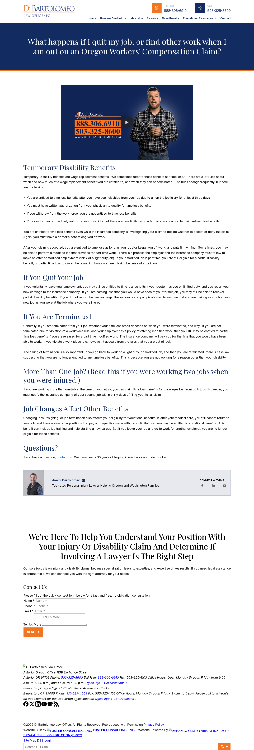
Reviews (152, 18)
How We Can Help (111, 18)
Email (28, 611)
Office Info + (94, 683)
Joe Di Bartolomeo (66, 480)
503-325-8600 (219, 11)
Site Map (29, 740)
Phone (29, 606)
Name (28, 600)
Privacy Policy (154, 724)
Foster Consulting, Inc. (113, 730)
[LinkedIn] (38, 705)
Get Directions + (115, 683)
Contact (225, 18)
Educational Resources (198, 18)
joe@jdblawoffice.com (84, 480)
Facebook (202, 485)
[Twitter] (32, 705)
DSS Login (44, 740)
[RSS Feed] (56, 705)
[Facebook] (26, 705)
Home (92, 18)
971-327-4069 (76, 693)
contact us (64, 457)
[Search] (224, 746)
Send (31, 632)
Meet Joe (136, 18)
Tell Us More (32, 624)
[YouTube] (44, 705)
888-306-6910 (175, 11)
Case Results (170, 18)
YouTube (224, 485)
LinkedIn (213, 485)
